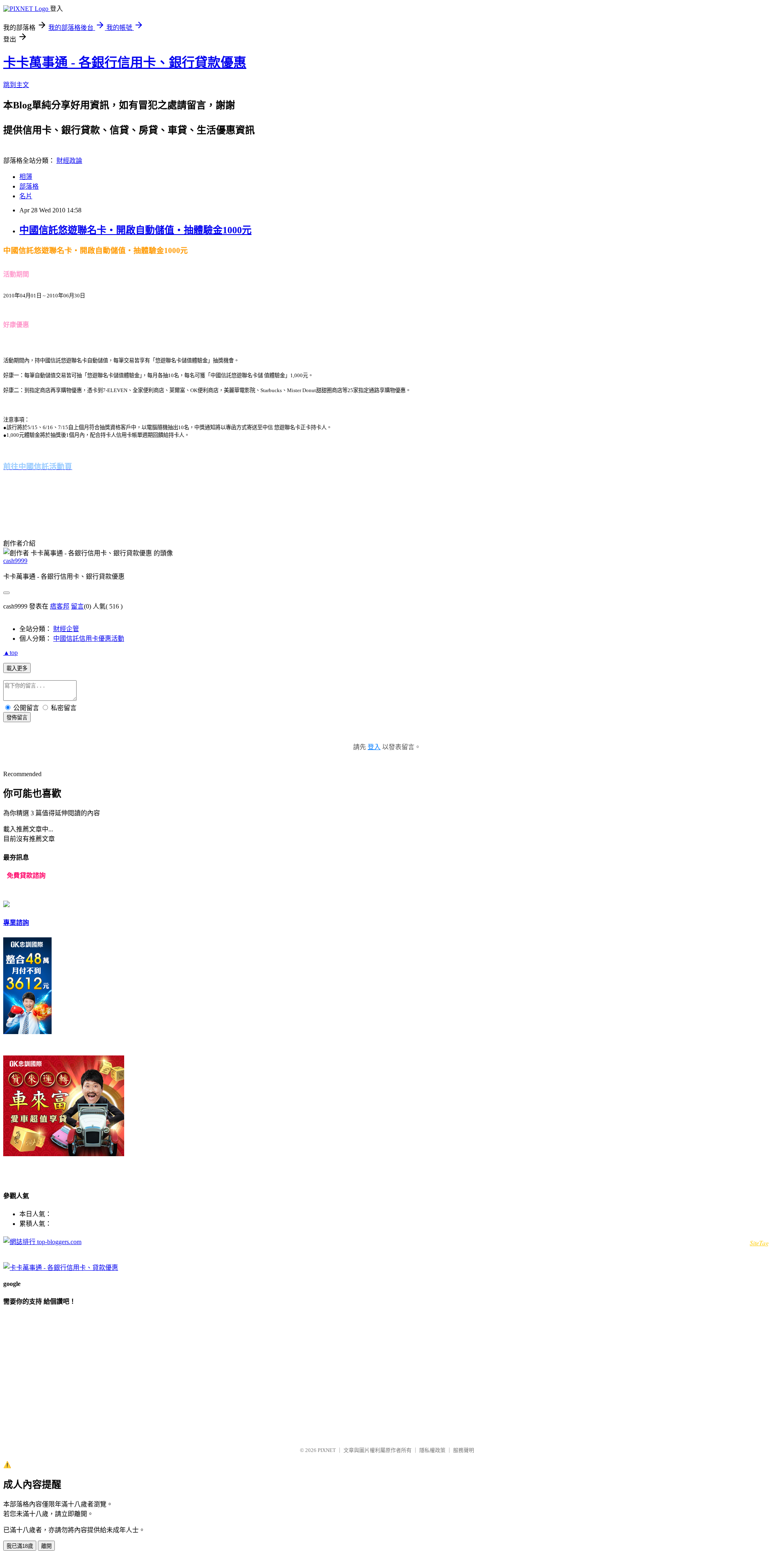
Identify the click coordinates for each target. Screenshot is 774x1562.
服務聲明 (463, 1450)
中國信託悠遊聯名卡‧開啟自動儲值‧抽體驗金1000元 (135, 230)
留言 (77, 606)
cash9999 (15, 560)
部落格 (29, 186)
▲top (10, 652)
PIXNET (327, 1450)
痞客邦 (59, 606)
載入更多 (16, 668)
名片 (25, 196)
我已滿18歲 (19, 1546)
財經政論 (69, 160)
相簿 (25, 176)
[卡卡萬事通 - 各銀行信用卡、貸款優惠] (60, 1267)
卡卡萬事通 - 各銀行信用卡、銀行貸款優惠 (124, 62)
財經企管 (66, 628)
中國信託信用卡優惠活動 (88, 638)
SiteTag (759, 1242)
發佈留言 (16, 718)
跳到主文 (16, 84)
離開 (46, 1546)
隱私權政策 (432, 1450)
